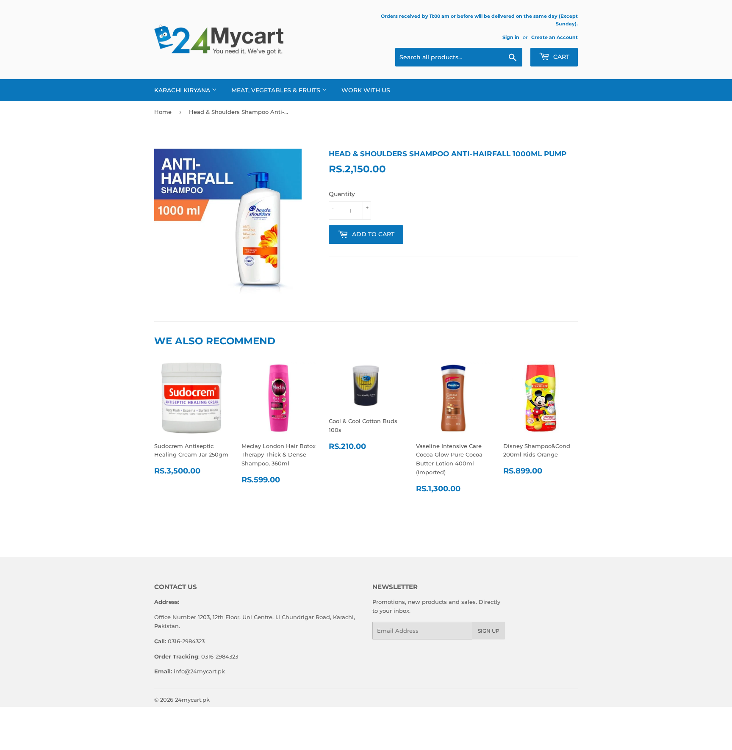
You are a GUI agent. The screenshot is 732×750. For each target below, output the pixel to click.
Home (163, 111)
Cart (560, 57)
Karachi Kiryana (183, 90)
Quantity (342, 194)
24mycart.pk (192, 699)
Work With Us (365, 90)
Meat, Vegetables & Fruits (276, 90)
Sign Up (488, 631)
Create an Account (554, 37)
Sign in (510, 37)
